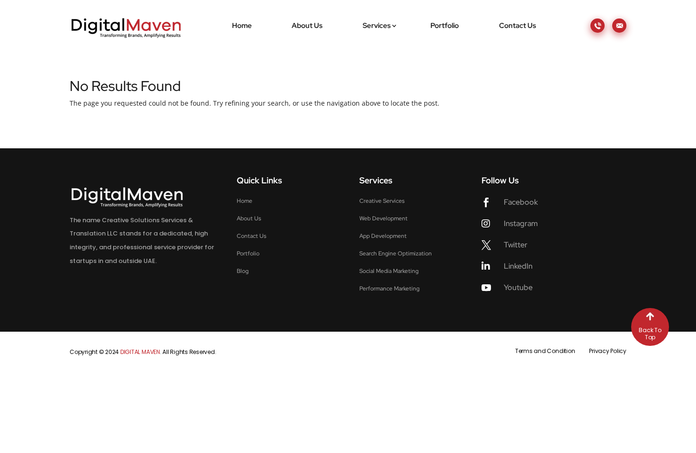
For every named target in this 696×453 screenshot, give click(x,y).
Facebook (521, 202)
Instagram (521, 223)
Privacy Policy (607, 351)
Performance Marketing (389, 288)
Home (242, 25)
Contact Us (517, 25)
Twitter (515, 245)
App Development (383, 236)
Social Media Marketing (389, 271)
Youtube (518, 287)
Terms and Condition (545, 351)
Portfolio (444, 25)
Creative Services (381, 201)
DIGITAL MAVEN (140, 352)
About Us (307, 25)
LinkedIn (518, 266)
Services (377, 25)
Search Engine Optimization (395, 253)
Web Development (383, 218)
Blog (243, 271)
